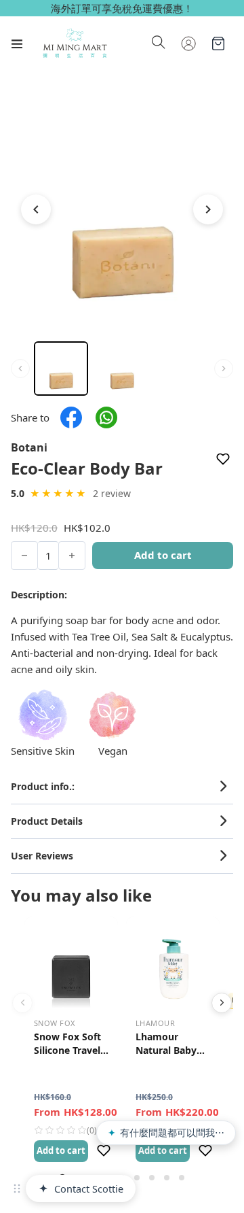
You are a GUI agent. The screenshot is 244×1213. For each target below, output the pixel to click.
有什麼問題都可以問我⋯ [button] (166, 1132)
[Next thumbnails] (223, 368)
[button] (122, 787)
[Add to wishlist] (223, 459)
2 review (112, 493)
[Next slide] (221, 1003)
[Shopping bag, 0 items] (218, 43)
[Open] (17, 43)
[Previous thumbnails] (20, 368)
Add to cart (61, 1150)
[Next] (208, 209)
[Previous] (36, 209)
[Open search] (158, 43)
